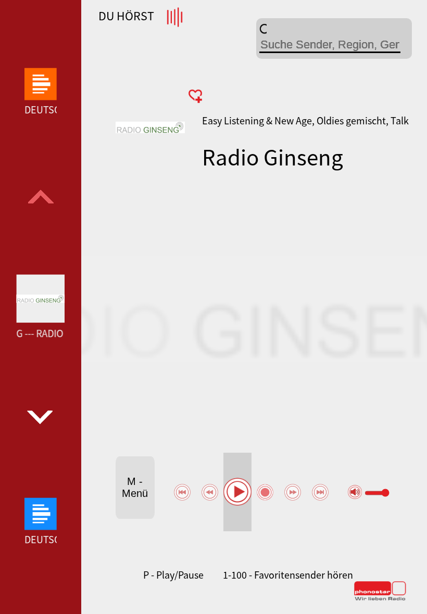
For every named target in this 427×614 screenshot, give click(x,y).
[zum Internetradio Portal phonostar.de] (380, 598)
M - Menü (135, 487)
